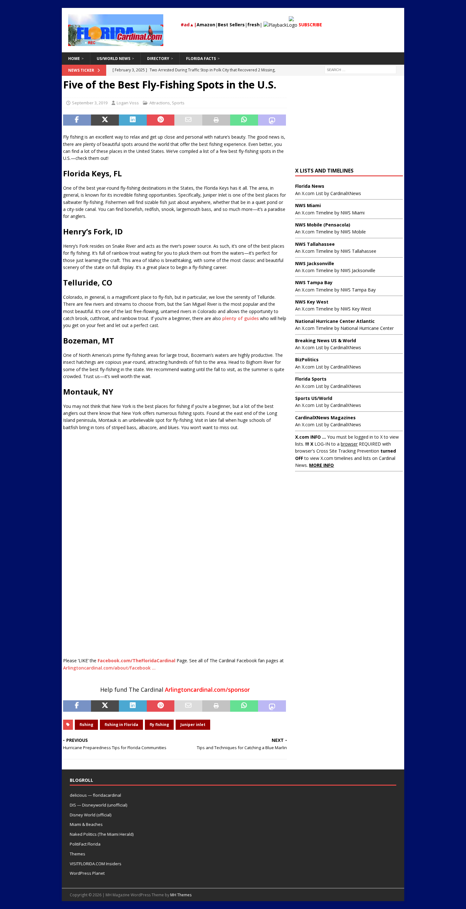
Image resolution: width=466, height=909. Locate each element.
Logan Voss (128, 103)
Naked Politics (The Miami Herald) (101, 834)
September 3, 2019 (89, 103)
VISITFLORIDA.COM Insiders (95, 863)
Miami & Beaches (86, 824)
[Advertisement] (175, 547)
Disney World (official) (90, 815)
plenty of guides (240, 318)
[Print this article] (216, 120)
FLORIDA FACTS (201, 58)
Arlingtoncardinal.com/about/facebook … (109, 668)
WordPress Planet (87, 873)
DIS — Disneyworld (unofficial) (98, 805)
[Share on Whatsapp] (244, 120)
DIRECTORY (158, 58)
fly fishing (159, 724)
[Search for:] (360, 69)
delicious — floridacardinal (95, 795)
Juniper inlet (192, 724)
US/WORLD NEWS (113, 58)
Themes (77, 854)
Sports (178, 103)
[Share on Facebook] (77, 120)
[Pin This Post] (161, 120)
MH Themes (180, 895)
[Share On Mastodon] (272, 120)
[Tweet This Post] (105, 120)
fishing (86, 724)
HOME (74, 58)
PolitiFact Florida (85, 844)
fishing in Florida (121, 724)
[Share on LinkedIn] (133, 120)
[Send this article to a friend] (188, 120)
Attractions (159, 103)
